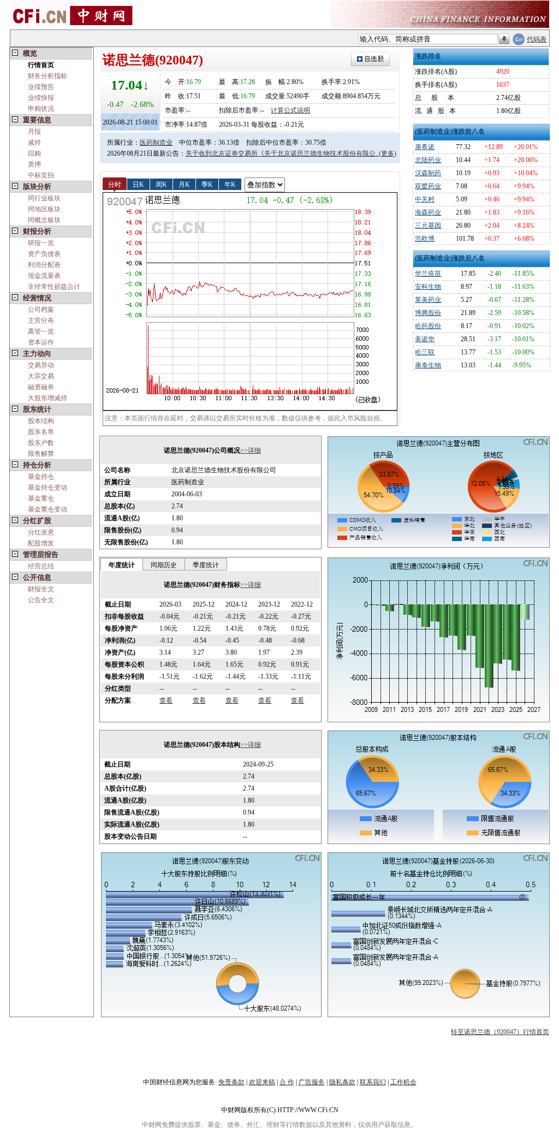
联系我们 (373, 1082)
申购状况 (41, 108)
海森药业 (428, 212)
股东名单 (41, 432)
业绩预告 (41, 87)
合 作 (287, 1082)
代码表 (536, 39)
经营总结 (41, 566)
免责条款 (231, 1082)
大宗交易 (41, 376)
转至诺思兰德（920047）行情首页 (500, 1032)
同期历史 (164, 565)
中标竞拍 (41, 175)
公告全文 (41, 600)
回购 (34, 153)
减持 (34, 142)
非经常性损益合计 (54, 286)
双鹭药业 (428, 186)
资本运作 (41, 342)
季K (207, 184)
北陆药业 (428, 160)
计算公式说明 (290, 110)
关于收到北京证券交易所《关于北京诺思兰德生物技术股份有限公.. (282, 153)
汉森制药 (428, 173)
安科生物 (428, 286)
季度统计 (206, 565)
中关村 (425, 199)
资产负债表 (44, 254)
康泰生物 (428, 365)
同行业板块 (44, 198)
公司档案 (41, 309)
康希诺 (425, 147)
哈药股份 (428, 326)
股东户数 (41, 443)
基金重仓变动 (47, 509)
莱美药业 (428, 300)
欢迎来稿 (262, 1082)
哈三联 (425, 352)
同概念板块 (44, 220)
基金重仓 (41, 498)
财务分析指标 (47, 76)
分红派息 (41, 532)
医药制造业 (156, 142)
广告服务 (312, 1082)
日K (138, 184)
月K (184, 184)
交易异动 (41, 365)
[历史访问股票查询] (504, 39)
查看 (166, 700)
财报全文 (41, 589)
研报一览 (41, 243)
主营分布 (41, 320)
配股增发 (41, 543)
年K (230, 184)
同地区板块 (44, 209)
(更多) (387, 153)
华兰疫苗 (428, 273)
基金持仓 (41, 476)
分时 (114, 184)
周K (161, 184)
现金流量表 (44, 276)
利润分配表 (44, 265)
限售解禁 (41, 454)
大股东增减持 (47, 398)
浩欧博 (425, 238)
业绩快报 (41, 98)
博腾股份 (428, 313)
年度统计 (122, 565)
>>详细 (250, 450)
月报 (34, 131)
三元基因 (428, 225)
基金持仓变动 (47, 487)
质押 (34, 164)
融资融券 (41, 387)
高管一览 (41, 331)
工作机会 (403, 1082)
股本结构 (41, 421)
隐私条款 (342, 1082)
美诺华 (425, 339)
